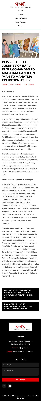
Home (20, 11)
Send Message (20, 379)
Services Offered (20, 18)
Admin (19, 84)
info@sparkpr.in (23, 348)
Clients (20, 14)
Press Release (20, 22)
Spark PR (11, 396)
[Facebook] (10, 386)
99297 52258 (29, 352)
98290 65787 (18, 352)
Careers (20, 26)
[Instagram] (4, 386)
